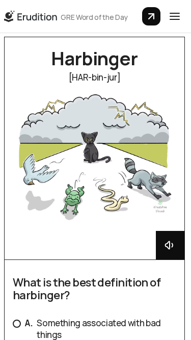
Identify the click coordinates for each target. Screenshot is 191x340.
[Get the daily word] (151, 16)
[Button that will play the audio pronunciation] (170, 245)
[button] (174, 16)
